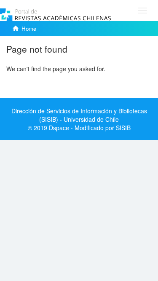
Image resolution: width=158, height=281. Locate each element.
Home (28, 28)
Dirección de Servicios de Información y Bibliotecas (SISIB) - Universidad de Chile (79, 115)
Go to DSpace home (33, 81)
